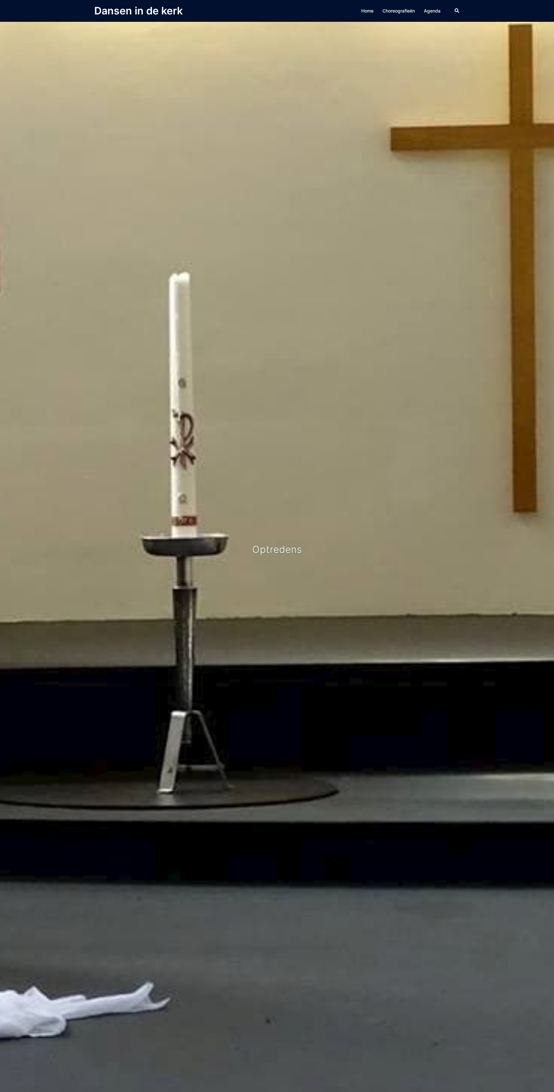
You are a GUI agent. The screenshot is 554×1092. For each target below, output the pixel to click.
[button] (457, 10)
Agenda (432, 10)
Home (367, 10)
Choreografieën (398, 10)
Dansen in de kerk (138, 10)
